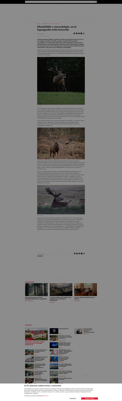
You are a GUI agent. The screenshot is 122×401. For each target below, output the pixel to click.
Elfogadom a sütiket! (89, 398)
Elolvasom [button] (46, 395)
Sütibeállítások (73, 398)
